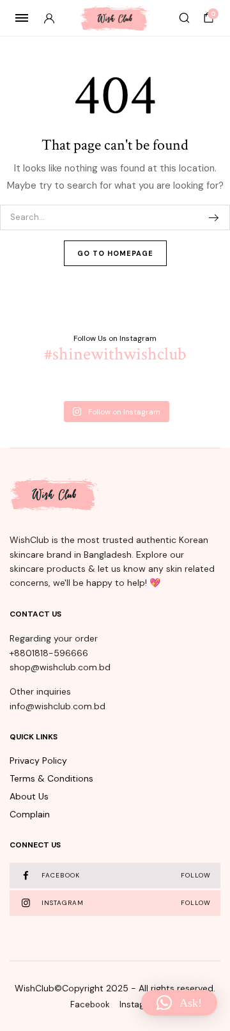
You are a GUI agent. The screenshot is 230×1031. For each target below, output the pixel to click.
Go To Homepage (115, 253)
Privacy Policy (38, 760)
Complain (30, 814)
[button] (179, 1003)
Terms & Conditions (51, 778)
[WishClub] (115, 18)
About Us (29, 796)
